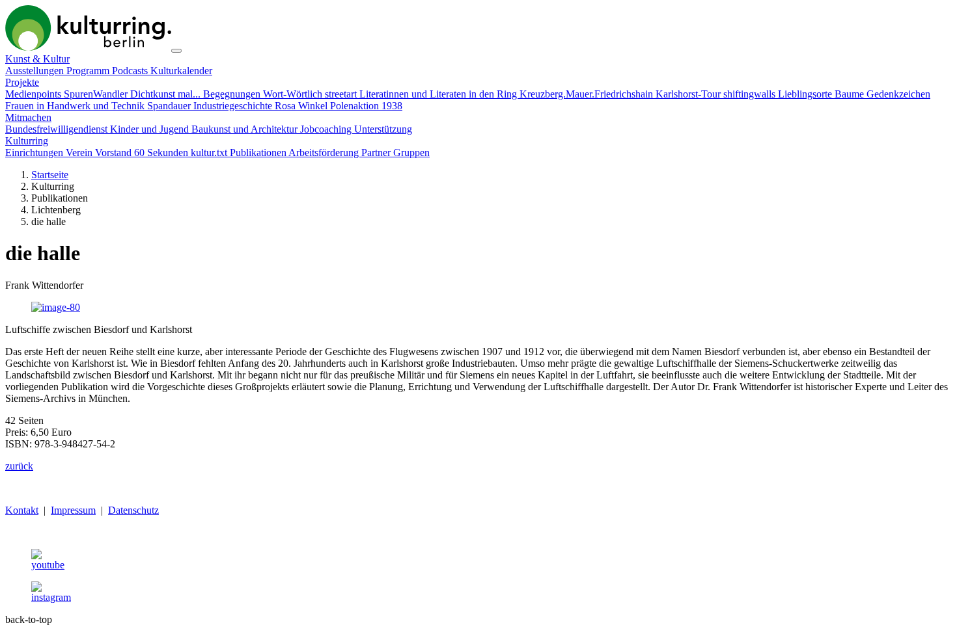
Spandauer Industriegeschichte (211, 105)
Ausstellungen (35, 70)
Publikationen (259, 152)
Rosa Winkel (302, 105)
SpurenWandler (97, 93)
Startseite (49, 174)
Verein (80, 152)
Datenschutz (133, 510)
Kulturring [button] (26, 140)
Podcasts (131, 70)
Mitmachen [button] (28, 117)
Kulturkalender (181, 70)
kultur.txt (210, 152)
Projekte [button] (22, 82)
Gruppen (411, 152)
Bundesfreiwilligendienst (57, 129)
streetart (342, 93)
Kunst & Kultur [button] (37, 58)
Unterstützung (383, 129)
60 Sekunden (162, 152)
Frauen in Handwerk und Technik (76, 105)
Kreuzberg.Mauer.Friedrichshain (588, 93)
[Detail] (88, 47)
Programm (89, 70)
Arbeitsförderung (324, 152)
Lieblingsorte (806, 93)
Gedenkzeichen (898, 93)
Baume (851, 93)
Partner (377, 152)
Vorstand (114, 152)
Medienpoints (34, 93)
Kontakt (21, 510)
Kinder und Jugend (150, 129)
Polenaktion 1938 (366, 105)
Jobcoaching (327, 129)
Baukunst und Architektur (245, 129)
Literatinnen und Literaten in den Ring (439, 93)
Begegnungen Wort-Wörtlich (264, 93)
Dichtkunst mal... (166, 93)
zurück (19, 465)
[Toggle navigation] (176, 51)
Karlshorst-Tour (689, 93)
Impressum (73, 510)
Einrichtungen (35, 152)
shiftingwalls (750, 93)
